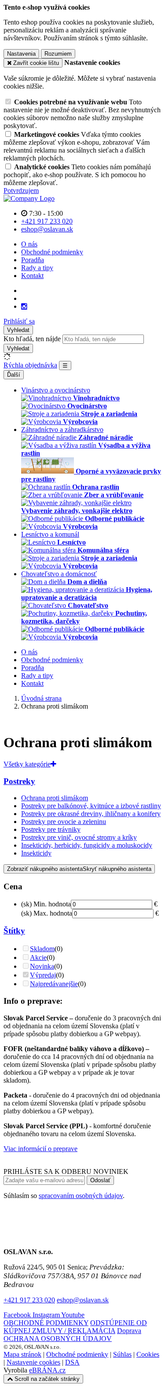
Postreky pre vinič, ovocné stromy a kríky (79, 837)
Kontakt (32, 275)
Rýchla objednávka (30, 365)
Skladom (42, 948)
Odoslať (100, 1180)
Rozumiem (58, 53)
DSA (72, 1362)
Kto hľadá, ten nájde (32, 338)
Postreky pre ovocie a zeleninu (63, 821)
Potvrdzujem (21, 190)
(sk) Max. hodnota (46, 913)
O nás (29, 244)
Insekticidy (36, 853)
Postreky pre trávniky (51, 829)
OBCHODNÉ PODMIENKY (46, 1322)
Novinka (42, 966)
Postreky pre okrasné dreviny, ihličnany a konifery (91, 813)
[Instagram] (24, 306)
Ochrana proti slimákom (54, 798)
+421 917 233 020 (29, 1300)
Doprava (129, 1330)
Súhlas (122, 1354)
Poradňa (32, 260)
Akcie (38, 957)
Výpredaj (43, 975)
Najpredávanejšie (54, 984)
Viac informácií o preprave (40, 1148)
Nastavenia (21, 53)
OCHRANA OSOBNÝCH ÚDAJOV (58, 1338)
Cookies (147, 1354)
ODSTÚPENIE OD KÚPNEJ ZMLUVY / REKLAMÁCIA (75, 1326)
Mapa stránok (22, 1354)
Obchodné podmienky (52, 252)
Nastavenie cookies (33, 1362)
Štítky (14, 930)
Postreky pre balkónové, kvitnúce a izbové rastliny (91, 805)
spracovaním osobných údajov (81, 1195)
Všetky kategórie (27, 764)
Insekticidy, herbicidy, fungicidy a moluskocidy (86, 845)
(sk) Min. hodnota (46, 904)
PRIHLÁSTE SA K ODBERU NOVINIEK (66, 1171)
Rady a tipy (37, 267)
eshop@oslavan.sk (83, 1300)
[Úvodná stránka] (29, 198)
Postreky (19, 781)
